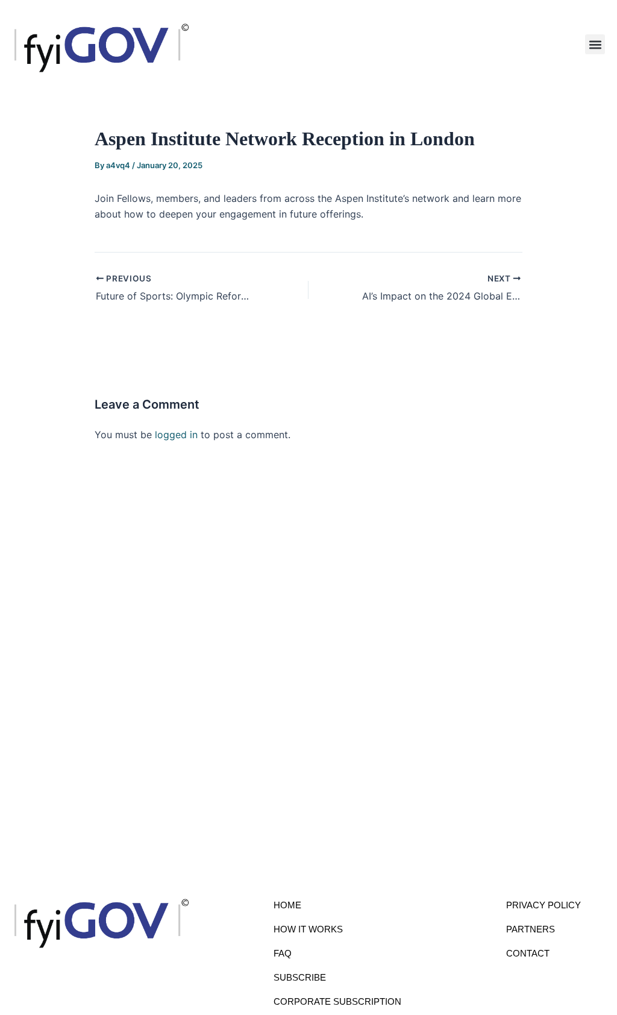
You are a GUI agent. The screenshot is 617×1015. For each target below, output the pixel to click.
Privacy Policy (543, 905)
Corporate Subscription (337, 1001)
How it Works (308, 929)
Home (287, 905)
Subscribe (300, 977)
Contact (528, 953)
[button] (595, 44)
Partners (530, 929)
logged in (176, 435)
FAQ (283, 953)
